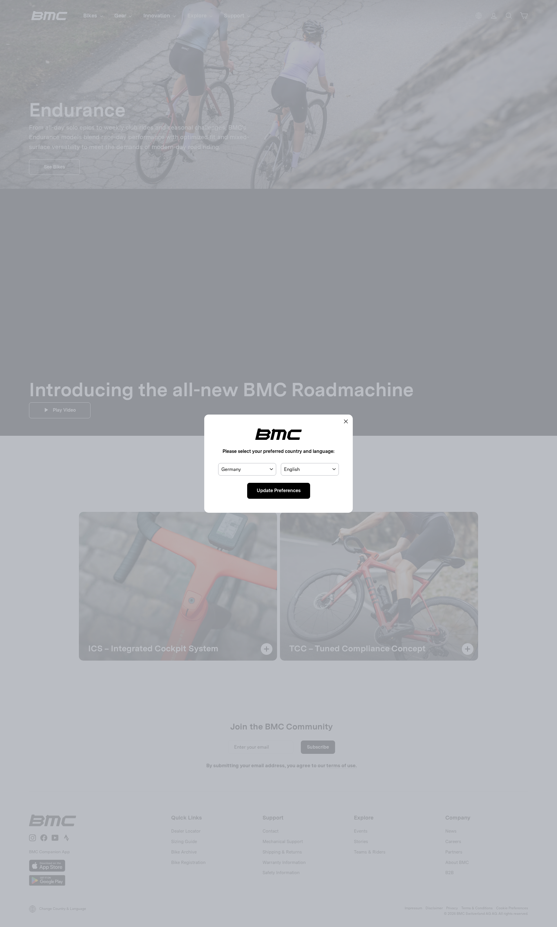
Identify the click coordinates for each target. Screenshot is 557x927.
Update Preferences (279, 490)
